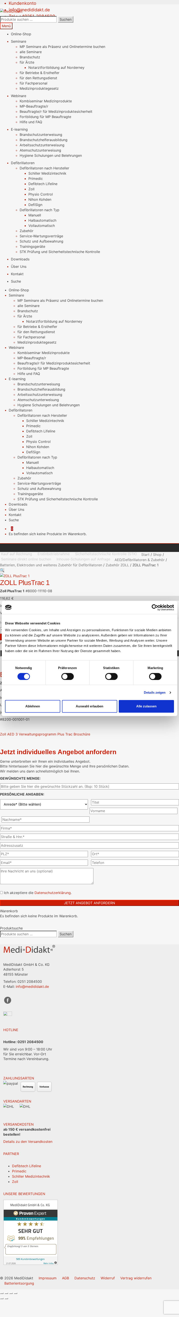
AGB (65, 1278)
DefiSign (35, 204)
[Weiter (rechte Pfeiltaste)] (6, 1298)
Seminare (18, 41)
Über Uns (18, 266)
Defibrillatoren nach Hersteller (44, 168)
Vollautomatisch (41, 225)
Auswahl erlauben (89, 706)
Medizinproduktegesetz (39, 88)
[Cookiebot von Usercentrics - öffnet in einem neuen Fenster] (155, 607)
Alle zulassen (146, 706)
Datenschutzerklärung (52, 892)
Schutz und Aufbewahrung (41, 241)
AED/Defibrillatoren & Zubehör (140, 560)
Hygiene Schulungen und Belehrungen (51, 155)
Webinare (18, 96)
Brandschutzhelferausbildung (43, 140)
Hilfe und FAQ (31, 122)
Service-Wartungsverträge (41, 236)
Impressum (48, 1278)
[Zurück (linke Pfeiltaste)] (1, 1298)
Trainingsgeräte (32, 246)
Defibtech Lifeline (42, 184)
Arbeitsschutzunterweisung (42, 145)
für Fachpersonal (33, 83)
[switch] (67, 676)
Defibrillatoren (22, 163)
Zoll (31, 189)
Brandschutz (30, 57)
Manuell (34, 215)
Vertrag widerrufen (135, 1278)
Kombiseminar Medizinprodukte (46, 101)
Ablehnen (32, 706)
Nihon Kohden (39, 199)
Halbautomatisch (42, 220)
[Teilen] (11, 1293)
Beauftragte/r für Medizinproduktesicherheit (56, 111)
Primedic (35, 178)
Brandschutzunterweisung (41, 134)
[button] (2, 570)
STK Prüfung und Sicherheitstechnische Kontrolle (60, 252)
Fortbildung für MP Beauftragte (45, 117)
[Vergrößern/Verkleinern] (1, 1293)
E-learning (19, 129)
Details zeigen (154, 692)
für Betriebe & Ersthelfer (39, 73)
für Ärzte (27, 62)
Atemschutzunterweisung (40, 150)
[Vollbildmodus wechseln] (6, 1293)
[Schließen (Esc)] (15, 1293)
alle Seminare (31, 52)
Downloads (20, 259)
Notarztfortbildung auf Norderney (56, 67)
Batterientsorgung (19, 1283)
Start (145, 554)
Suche (16, 281)
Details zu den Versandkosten (27, 1141)
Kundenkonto (22, 3)
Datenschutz (84, 1278)
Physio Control (40, 194)
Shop (157, 554)
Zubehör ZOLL (117, 565)
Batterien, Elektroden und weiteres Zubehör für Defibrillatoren (51, 565)
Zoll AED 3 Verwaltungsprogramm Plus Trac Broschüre (45, 734)
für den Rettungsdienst (38, 78)
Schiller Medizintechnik (47, 173)
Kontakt (17, 274)
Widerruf (108, 1278)
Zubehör (26, 231)
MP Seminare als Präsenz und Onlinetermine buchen (62, 46)
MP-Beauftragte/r (34, 106)
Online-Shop (21, 34)
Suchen (66, 19)
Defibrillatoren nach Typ (39, 210)
